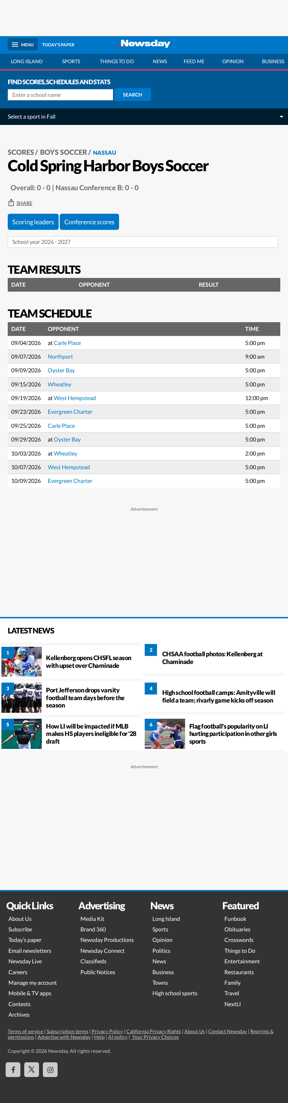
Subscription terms (67, 1031)
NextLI (232, 1004)
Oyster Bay (61, 370)
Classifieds (93, 961)
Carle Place (67, 342)
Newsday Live (25, 961)
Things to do (117, 61)
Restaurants (239, 972)
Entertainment (242, 961)
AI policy (117, 1037)
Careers (17, 972)
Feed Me (194, 61)
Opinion (233, 61)
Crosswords (239, 939)
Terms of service (25, 1031)
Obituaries (237, 929)
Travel (231, 993)
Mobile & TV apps (29, 993)
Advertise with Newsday (64, 1037)
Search (132, 95)
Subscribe (20, 929)
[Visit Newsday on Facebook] (13, 1069)
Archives (19, 1014)
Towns (160, 982)
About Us (20, 918)
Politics (161, 950)
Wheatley (59, 384)
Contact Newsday (227, 1031)
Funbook (235, 918)
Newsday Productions (107, 939)
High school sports (174, 993)
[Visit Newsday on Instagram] (50, 1069)
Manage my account (32, 982)
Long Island (27, 61)
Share (24, 203)
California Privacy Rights (153, 1031)
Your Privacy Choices (155, 1037)
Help (99, 1037)
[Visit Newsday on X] (31, 1069)
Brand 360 (93, 929)
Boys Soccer (63, 152)
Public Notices (97, 972)
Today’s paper (24, 939)
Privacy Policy (107, 1031)
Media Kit (92, 918)
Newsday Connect (102, 950)
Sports (71, 61)
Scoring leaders (33, 222)
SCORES (21, 152)
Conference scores (89, 222)
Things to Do (239, 950)
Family (232, 982)
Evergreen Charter (70, 411)
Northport (60, 356)
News (160, 61)
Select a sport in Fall (31, 116)
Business (163, 972)
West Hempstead (75, 397)
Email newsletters (29, 950)
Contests (19, 1004)
